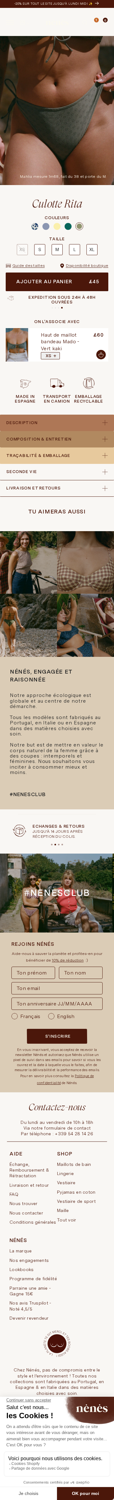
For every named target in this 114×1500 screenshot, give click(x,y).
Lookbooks (22, 1269)
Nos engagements (29, 1260)
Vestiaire (66, 1182)
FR (23, 22)
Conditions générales (33, 1222)
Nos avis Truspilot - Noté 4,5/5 (30, 1305)
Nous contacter (26, 1212)
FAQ (14, 1194)
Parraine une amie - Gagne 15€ (30, 1291)
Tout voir (66, 1219)
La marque (21, 1250)
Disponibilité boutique (87, 265)
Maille (63, 1210)
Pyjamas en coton (76, 1192)
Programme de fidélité (33, 1278)
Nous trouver (23, 1203)
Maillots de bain (74, 1164)
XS (22, 249)
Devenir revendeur (29, 1318)
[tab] (98, 23)
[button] (85, 22)
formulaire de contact (67, 1128)
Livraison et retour (29, 1185)
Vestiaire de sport (76, 1201)
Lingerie (65, 1173)
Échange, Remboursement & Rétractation (29, 1170)
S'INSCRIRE (58, 1036)
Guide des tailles (28, 265)
